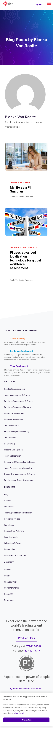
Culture (7, 576)
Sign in (38, 4)
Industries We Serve (12, 543)
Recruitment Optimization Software (19, 462)
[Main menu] (49, 3)
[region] (26, 709)
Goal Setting (9, 444)
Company (9, 562)
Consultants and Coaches (15, 555)
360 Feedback (10, 438)
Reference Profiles (12, 519)
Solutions (9, 382)
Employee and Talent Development (19, 480)
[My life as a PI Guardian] (41, 200)
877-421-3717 (32, 650)
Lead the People (11, 537)
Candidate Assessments (14, 389)
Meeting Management (13, 450)
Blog (6, 495)
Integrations (9, 507)
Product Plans (26, 638)
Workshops (9, 525)
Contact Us (9, 594)
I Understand (26, 720)
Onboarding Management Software (19, 474)
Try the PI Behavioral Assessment (25, 688)
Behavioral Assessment (14, 413)
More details (19, 713)
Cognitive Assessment (13, 419)
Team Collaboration (12, 456)
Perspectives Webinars (14, 531)
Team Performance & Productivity (18, 468)
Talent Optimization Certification (18, 513)
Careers (7, 570)
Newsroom (9, 600)
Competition (9, 549)
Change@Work (10, 582)
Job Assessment (11, 425)
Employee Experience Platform (17, 407)
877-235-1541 (33, 646)
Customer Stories (11, 588)
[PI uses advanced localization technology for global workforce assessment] (41, 283)
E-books (7, 501)
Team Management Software (17, 395)
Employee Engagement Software (18, 401)
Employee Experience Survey (16, 432)
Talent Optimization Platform (20, 330)
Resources (9, 487)
